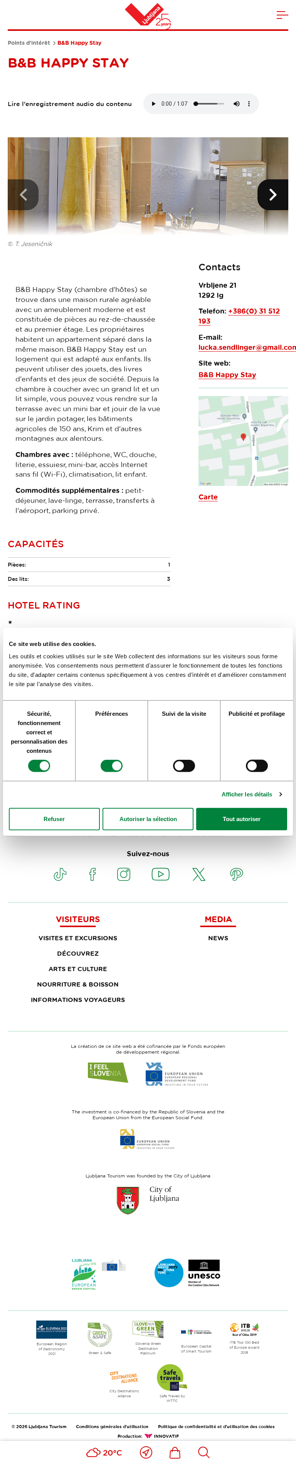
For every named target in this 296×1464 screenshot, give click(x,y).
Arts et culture (78, 968)
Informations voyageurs (78, 999)
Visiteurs (78, 919)
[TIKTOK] (60, 874)
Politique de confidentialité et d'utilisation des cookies (216, 1426)
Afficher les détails (247, 794)
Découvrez (78, 953)
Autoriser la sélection (148, 818)
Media (218, 919)
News (218, 937)
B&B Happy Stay (227, 375)
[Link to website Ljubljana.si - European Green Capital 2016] (99, 1274)
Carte (208, 497)
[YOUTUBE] (161, 874)
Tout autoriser (242, 818)
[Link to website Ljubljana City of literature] (187, 1273)
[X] (198, 874)
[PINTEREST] (236, 874)
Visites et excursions (78, 937)
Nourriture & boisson (78, 984)
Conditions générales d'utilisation (112, 1426)
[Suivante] (272, 194)
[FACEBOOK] (92, 874)
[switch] (112, 766)
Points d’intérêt (29, 43)
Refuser (54, 818)
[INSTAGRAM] (123, 874)
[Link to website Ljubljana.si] (148, 1200)
